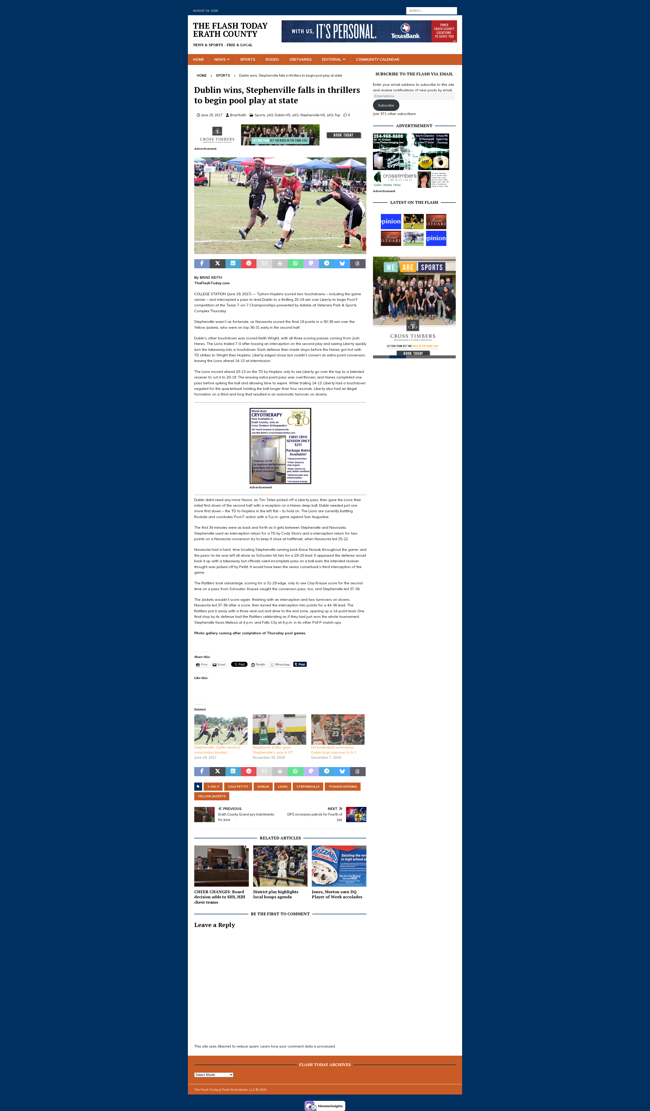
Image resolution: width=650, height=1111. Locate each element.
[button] (280, 205)
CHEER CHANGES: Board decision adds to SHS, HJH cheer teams (219, 897)
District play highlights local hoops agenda (275, 894)
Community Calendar (377, 59)
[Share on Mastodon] (311, 263)
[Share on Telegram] (326, 263)
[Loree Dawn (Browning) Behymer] (436, 221)
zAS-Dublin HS (278, 115)
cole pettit (238, 786)
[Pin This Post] (248, 263)
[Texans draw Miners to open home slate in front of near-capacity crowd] (413, 221)
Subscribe (386, 105)
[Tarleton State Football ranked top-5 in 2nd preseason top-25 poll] (413, 238)
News (219, 59)
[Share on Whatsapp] (295, 263)
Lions (282, 786)
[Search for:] (431, 10)
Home (198, 59)
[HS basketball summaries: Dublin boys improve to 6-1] (338, 729)
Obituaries (300, 59)
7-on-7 (213, 786)
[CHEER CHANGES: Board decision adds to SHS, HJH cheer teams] (221, 865)
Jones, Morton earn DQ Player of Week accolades (337, 894)
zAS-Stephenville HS (308, 115)
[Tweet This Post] (217, 263)
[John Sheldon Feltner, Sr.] (391, 238)
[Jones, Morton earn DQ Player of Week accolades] (339, 865)
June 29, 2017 (212, 115)
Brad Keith (238, 115)
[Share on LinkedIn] (233, 263)
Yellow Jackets (211, 796)
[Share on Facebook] (202, 263)
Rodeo (272, 59)
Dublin (263, 786)
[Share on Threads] (358, 263)
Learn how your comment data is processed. (298, 1046)
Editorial (331, 59)
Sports (247, 59)
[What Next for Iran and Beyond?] (436, 238)
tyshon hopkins (343, 786)
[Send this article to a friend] (264, 263)
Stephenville (308, 786)
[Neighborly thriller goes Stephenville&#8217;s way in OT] (279, 729)
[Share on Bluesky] (342, 263)
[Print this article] (280, 263)
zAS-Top (333, 115)
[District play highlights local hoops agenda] (280, 865)
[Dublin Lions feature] (280, 251)
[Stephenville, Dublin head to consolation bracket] (221, 729)
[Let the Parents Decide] (391, 221)
